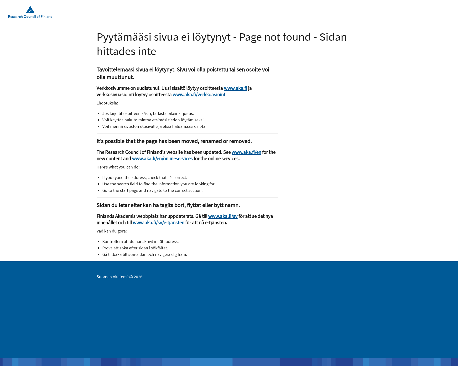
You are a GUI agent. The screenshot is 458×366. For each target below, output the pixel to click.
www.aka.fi (235, 88)
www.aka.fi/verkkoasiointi (200, 94)
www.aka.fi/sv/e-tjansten (158, 222)
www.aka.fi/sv (223, 216)
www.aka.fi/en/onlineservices (162, 158)
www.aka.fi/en (246, 152)
